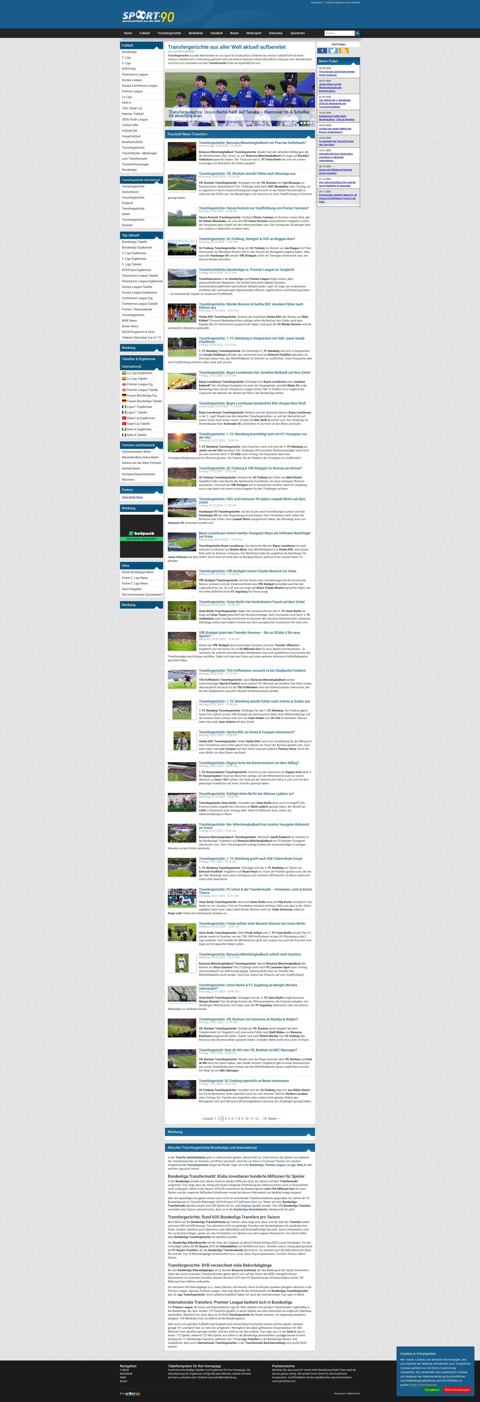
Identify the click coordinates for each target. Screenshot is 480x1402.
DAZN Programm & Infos (138, 332)
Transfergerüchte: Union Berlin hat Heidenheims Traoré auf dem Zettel (252, 602)
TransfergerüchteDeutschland (133, 189)
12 (257, 1118)
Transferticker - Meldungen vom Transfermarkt (139, 155)
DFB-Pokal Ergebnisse (136, 270)
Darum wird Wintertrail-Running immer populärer (335, 171)
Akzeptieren (432, 1389)
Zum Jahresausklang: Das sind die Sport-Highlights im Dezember (337, 184)
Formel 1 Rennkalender (137, 309)
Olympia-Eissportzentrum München (138, 476)
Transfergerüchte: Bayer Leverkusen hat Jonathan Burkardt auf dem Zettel (254, 372)
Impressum (316, 3)
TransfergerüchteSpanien (133, 222)
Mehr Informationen (423, 1385)
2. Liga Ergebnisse (134, 253)
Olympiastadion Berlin (136, 451)
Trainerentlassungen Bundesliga (135, 167)
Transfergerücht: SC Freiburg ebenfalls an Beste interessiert (244, 1081)
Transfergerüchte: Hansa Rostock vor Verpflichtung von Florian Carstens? (254, 208)
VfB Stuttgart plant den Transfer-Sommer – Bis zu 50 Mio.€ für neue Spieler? (249, 634)
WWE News (129, 320)
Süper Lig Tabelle (138, 423)
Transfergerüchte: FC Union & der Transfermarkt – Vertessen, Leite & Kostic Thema (255, 891)
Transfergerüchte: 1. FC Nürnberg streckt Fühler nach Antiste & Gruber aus (254, 701)
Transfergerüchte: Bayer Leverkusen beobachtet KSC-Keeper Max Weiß (252, 403)
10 (246, 1118)
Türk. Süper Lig (132, 108)
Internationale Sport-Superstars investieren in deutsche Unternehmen (336, 157)
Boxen (234, 33)
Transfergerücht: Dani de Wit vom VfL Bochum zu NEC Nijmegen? (248, 1050)
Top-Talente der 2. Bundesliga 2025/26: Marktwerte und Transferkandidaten (335, 103)
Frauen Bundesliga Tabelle (144, 401)
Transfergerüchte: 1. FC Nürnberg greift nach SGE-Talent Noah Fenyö (250, 859)
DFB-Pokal (129, 69)
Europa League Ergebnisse (139, 292)
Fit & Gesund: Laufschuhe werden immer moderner (337, 73)
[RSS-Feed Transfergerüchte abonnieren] (344, 50)
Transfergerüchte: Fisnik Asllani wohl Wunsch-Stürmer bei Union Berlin (252, 923)
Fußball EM (129, 131)
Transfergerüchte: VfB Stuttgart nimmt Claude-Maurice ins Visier (247, 571)
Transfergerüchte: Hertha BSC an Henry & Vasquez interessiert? (247, 732)
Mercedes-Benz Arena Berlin (140, 457)
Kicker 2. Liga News (135, 578)
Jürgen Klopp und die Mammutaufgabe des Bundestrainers (330, 87)
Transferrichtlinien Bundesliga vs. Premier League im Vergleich (246, 270)
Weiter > (273, 1118)
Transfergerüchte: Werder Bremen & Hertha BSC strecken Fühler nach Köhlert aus (251, 305)
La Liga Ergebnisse (139, 373)
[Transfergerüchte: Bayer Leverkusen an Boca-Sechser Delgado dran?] (240, 99)
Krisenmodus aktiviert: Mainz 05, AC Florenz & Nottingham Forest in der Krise (338, 198)
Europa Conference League (140, 85)
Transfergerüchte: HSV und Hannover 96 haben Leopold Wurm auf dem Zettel (252, 500)
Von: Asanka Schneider (181, 51)
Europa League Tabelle (137, 287)
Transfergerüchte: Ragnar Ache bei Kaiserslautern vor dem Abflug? (249, 763)
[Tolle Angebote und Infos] (141, 556)
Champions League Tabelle (140, 275)
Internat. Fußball (133, 114)
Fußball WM (130, 125)
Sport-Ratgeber (132, 589)
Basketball (196, 33)
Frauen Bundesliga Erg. (142, 395)
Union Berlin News (132, 497)
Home (128, 33)
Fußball (145, 33)
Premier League (132, 91)
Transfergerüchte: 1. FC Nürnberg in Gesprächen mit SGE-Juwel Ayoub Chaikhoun (251, 340)
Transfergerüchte (169, 33)
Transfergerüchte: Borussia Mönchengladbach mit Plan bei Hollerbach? (252, 143)
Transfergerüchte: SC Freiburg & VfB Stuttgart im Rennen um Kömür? (250, 468)
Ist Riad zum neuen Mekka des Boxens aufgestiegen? (335, 130)
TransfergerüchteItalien (133, 211)
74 (264, 1118)
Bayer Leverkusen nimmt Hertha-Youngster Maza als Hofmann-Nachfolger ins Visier (255, 534)
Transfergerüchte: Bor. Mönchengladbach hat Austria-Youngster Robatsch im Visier (254, 826)
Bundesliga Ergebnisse (137, 247)
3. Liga (126, 63)
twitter (333, 50)
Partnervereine (283, 1366)
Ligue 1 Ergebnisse (139, 407)
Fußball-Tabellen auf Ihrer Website (343, 3)
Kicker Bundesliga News (138, 572)
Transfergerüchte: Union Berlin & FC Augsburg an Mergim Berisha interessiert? (248, 986)
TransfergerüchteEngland (133, 200)
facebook (322, 50)
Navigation (128, 1366)
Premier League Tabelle (142, 390)
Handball (217, 33)
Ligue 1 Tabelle (137, 412)
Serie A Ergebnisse (139, 429)
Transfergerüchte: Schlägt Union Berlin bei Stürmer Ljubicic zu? (246, 794)
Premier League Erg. (140, 384)
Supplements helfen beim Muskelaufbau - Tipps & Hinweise (337, 118)
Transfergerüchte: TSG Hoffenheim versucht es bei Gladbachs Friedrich (252, 670)
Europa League (132, 80)
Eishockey (276, 33)
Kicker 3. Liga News (135, 583)
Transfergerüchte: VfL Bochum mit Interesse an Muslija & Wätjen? (248, 1019)
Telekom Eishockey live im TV (141, 337)
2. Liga (126, 57)
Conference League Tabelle (140, 304)
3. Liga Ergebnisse (134, 259)
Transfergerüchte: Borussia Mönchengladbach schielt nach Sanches (250, 954)
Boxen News (130, 326)
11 (252, 1118)
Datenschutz (353, 1393)
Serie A (126, 102)
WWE (123, 1377)
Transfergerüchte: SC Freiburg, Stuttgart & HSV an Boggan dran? (247, 239)
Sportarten (297, 33)
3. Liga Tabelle (131, 264)
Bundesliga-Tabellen (193, 1369)
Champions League (135, 74)
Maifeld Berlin (131, 468)
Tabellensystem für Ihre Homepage (194, 1366)
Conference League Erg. (137, 298)
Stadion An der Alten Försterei (141, 463)
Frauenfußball (131, 136)
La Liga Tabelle (137, 378)
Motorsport (253, 33)
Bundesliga (129, 52)
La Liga (127, 97)
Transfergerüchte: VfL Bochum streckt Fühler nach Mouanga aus (247, 173)
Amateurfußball (132, 142)
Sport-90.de (148, 16)
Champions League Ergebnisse (142, 281)
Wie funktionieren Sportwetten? (142, 594)
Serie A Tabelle (136, 435)
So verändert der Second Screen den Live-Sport (336, 143)
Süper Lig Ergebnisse (141, 418)
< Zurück (207, 1118)
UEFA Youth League (135, 119)
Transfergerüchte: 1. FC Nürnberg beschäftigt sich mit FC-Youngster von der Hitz (253, 435)
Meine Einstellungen (457, 1389)
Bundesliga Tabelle (134, 242)
